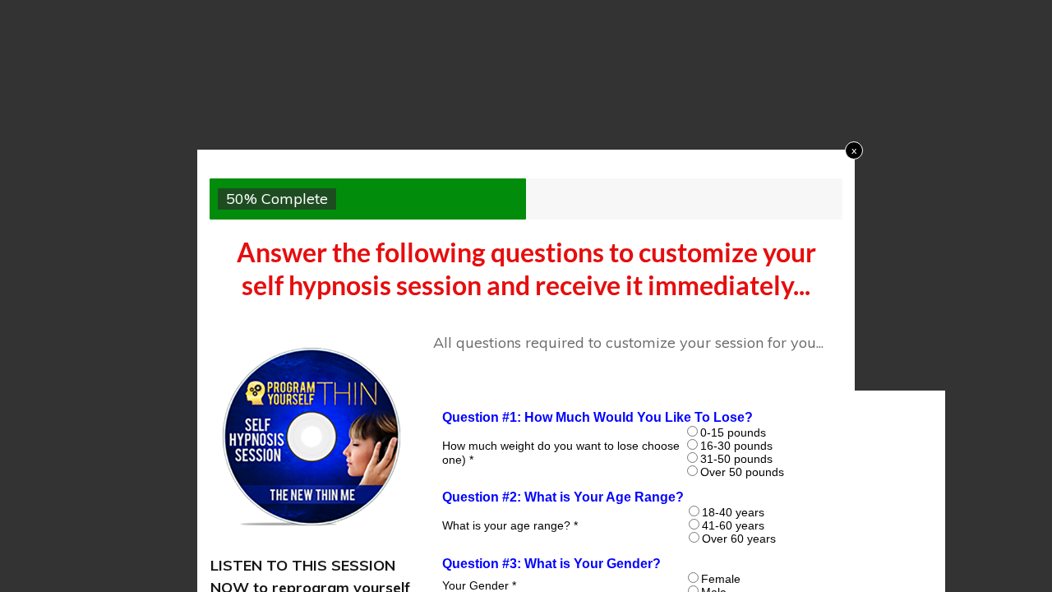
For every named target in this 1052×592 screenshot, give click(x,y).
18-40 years (733, 512)
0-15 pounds (733, 432)
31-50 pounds (736, 458)
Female (721, 578)
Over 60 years (739, 538)
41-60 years (733, 525)
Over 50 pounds (742, 472)
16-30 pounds (736, 445)
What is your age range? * (510, 526)
